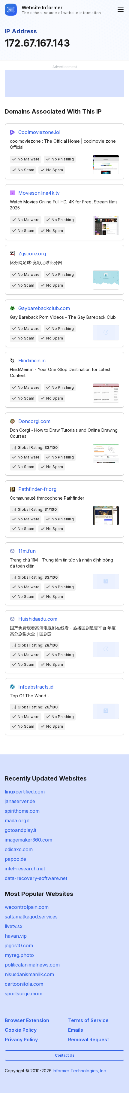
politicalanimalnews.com (32, 965)
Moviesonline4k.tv (39, 193)
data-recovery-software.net (36, 878)
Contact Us (64, 1055)
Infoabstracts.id (35, 687)
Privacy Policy (21, 1040)
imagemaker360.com (28, 840)
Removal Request (88, 1040)
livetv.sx (13, 926)
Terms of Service (88, 1020)
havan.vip (16, 936)
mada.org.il (17, 820)
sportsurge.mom (23, 994)
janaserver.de (20, 801)
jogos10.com (19, 945)
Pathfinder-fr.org (37, 489)
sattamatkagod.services (31, 917)
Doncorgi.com (34, 421)
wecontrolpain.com (27, 907)
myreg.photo (19, 955)
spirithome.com (22, 811)
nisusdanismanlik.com (29, 974)
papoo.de (15, 859)
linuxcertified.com (25, 792)
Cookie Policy (21, 1030)
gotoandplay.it (20, 830)
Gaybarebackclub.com (44, 308)
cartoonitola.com (24, 984)
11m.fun (27, 551)
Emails (75, 1030)
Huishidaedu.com (37, 619)
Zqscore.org (32, 254)
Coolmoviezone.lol (39, 132)
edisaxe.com (19, 849)
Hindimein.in (32, 361)
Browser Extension (27, 1020)
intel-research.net (25, 869)
